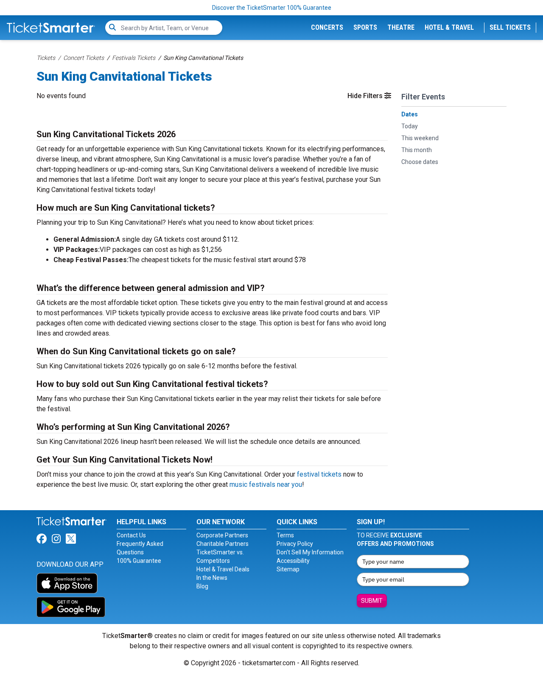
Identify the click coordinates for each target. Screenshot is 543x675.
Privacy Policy (295, 543)
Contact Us (131, 535)
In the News (211, 577)
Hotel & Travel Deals (222, 569)
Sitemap (288, 569)
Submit (372, 600)
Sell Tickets (510, 27)
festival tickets (319, 474)
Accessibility (293, 560)
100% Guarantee (139, 560)
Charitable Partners (222, 543)
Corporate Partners (222, 535)
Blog (202, 586)
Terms (285, 535)
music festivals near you (266, 484)
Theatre (400, 27)
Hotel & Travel (449, 27)
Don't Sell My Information (310, 552)
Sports (365, 27)
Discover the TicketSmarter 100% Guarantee (271, 7)
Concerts (327, 27)
